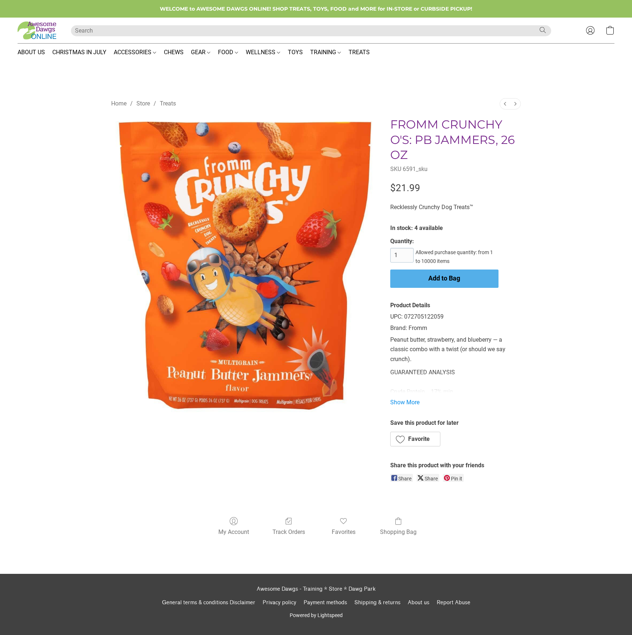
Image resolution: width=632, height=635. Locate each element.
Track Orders (288, 531)
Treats (168, 103)
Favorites (344, 531)
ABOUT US (31, 52)
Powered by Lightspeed (316, 615)
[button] (37, 30)
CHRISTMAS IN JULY (79, 52)
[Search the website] (542, 30)
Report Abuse (453, 602)
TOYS (295, 52)
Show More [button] (405, 402)
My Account (233, 531)
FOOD (226, 52)
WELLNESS (261, 52)
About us (418, 602)
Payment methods (325, 602)
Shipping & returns (377, 602)
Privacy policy (279, 602)
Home (119, 103)
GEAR (199, 52)
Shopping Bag (398, 531)
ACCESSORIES (133, 52)
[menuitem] (505, 104)
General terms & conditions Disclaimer (208, 602)
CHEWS (174, 52)
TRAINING (324, 52)
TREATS (359, 52)
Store (143, 103)
